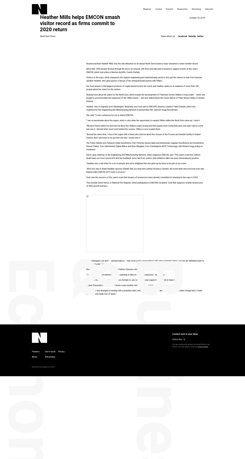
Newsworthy (182, 9)
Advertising (196, 9)
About (34, 356)
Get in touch (50, 351)
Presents (169, 9)
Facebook (182, 36)
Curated (158, 9)
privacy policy (203, 347)
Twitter (200, 36)
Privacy (61, 351)
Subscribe (209, 9)
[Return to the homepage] (63, 9)
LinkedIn (192, 36)
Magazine (147, 9)
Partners (36, 351)
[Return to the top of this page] (52, 338)
